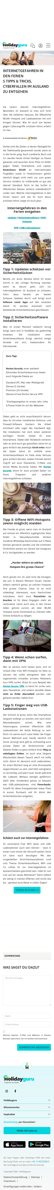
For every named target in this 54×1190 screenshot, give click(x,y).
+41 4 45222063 (40, 1161)
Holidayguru (10, 1100)
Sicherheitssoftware (28, 217)
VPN (16, 227)
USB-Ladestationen (30, 227)
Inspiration (9, 1114)
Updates (12, 217)
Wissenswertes (12, 1107)
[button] (27, 1130)
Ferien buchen (26, 890)
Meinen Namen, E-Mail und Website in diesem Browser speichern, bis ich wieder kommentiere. (27, 1037)
